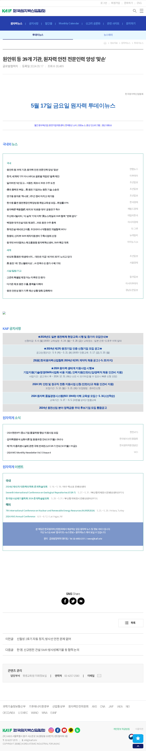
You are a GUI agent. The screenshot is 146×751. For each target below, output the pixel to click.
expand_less (138, 746)
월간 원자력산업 (41, 125)
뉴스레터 (108, 34)
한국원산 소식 (71, 125)
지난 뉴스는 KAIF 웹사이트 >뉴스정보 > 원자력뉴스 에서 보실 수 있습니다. (73, 532)
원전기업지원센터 (56, 125)
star (138, 738)
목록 (130, 623)
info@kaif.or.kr (30, 740)
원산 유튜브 (107, 125)
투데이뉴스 (37, 34)
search (134, 10)
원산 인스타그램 (93, 125)
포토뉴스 (81, 125)
